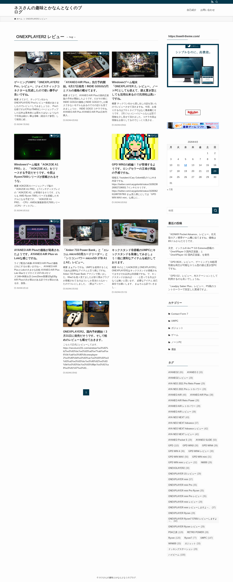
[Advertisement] (86, 151)
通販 (173, 349)
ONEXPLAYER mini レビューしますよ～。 (192, 507)
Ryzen (174, 538)
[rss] (212, 2)
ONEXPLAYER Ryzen (181, 513)
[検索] (216, 2)
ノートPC (176, 342)
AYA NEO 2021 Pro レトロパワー (187, 389)
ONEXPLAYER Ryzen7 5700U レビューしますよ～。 (192, 519)
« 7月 (170, 189)
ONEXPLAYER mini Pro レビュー (187, 496)
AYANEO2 (175, 372)
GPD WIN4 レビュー (201, 451)
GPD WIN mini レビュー (182, 462)
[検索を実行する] (215, 210)
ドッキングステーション (182, 549)
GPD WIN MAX (178, 456)
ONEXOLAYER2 (178, 468)
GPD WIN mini (201, 456)
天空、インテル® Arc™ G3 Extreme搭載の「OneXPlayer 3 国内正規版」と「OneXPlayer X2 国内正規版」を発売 (191, 251)
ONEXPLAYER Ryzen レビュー (186, 526)
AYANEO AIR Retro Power (183, 400)
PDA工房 (175, 532)
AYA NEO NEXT (178, 417)
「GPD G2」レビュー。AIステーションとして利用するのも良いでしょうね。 (193, 277)
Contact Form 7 (179, 313)
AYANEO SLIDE (206, 440)
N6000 (206, 462)
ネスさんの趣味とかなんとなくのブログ (48, 10)
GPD (173, 445)
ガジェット (177, 328)
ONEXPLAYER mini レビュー (185, 502)
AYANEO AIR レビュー (182, 411)
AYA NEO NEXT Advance (183, 423)
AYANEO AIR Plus (201, 395)
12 (185, 165)
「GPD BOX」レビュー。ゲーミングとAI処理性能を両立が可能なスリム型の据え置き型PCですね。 (192, 265)
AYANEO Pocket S (180, 440)
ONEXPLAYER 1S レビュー (184, 473)
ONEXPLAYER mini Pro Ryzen (186, 490)
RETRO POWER (197, 532)
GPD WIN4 (210, 445)
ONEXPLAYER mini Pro (182, 485)
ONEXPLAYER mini (180, 479)
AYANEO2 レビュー (180, 378)
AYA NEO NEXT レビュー (183, 434)
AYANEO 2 (195, 372)
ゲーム (174, 335)
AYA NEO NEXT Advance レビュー (188, 428)
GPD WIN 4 (176, 451)
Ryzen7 (190, 538)
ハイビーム (176, 554)
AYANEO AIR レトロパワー (184, 406)
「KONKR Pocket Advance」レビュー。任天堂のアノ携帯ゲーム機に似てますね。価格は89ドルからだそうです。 (192, 237)
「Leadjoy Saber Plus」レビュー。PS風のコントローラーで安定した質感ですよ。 (192, 288)
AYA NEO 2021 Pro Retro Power (186, 383)
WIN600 (174, 543)
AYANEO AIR (177, 395)
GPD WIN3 (190, 445)
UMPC (174, 320)
